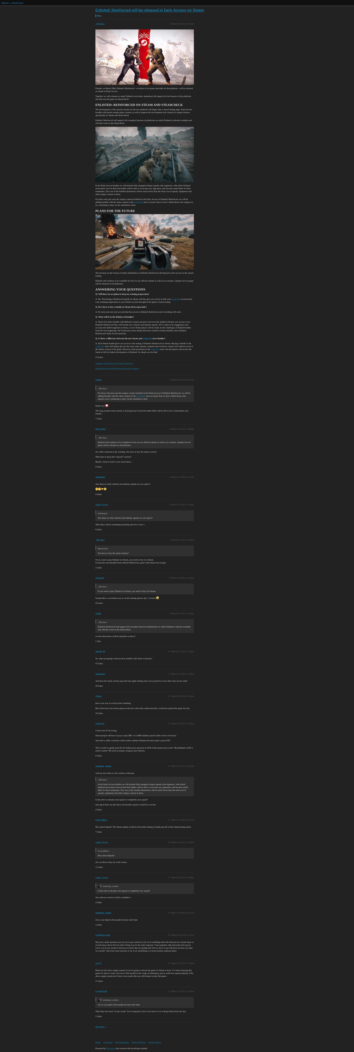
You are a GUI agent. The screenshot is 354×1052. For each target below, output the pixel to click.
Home (98, 1042)
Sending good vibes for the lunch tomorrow (114, 363)
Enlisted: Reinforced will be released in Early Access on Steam (149, 10)
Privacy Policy (155, 1042)
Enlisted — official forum (12, 3)
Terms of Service (139, 1042)
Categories (107, 1042)
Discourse (110, 1048)
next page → (101, 1027)
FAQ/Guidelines (122, 1042)
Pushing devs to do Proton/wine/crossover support (117, 368)
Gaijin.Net (138, 202)
